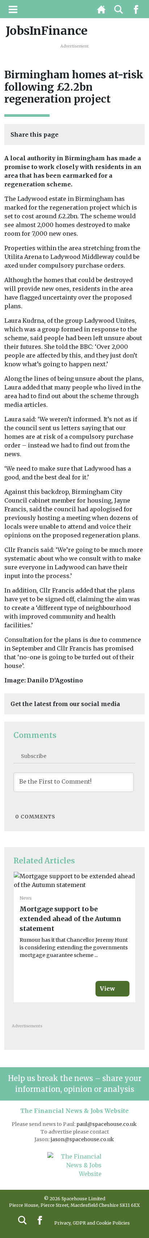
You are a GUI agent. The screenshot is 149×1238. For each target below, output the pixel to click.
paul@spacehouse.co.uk (107, 1124)
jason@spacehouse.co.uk (83, 1139)
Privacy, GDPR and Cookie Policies (92, 1223)
